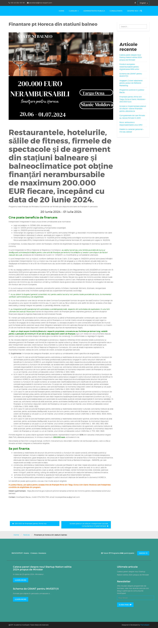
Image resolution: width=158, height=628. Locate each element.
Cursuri (73, 11)
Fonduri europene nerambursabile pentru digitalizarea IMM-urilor (129, 66)
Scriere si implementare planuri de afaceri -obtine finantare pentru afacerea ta (132, 108)
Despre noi (132, 11)
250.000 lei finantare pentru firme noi (31, 523)
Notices (26, 535)
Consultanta (116, 11)
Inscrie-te (143, 553)
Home (61, 11)
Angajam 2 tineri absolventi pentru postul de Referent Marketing (131, 82)
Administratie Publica (94, 11)
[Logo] (20, 11)
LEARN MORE (20, 580)
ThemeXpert (144, 625)
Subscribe (124, 605)
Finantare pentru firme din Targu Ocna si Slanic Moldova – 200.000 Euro (132, 99)
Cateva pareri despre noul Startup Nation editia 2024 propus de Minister (130, 57)
